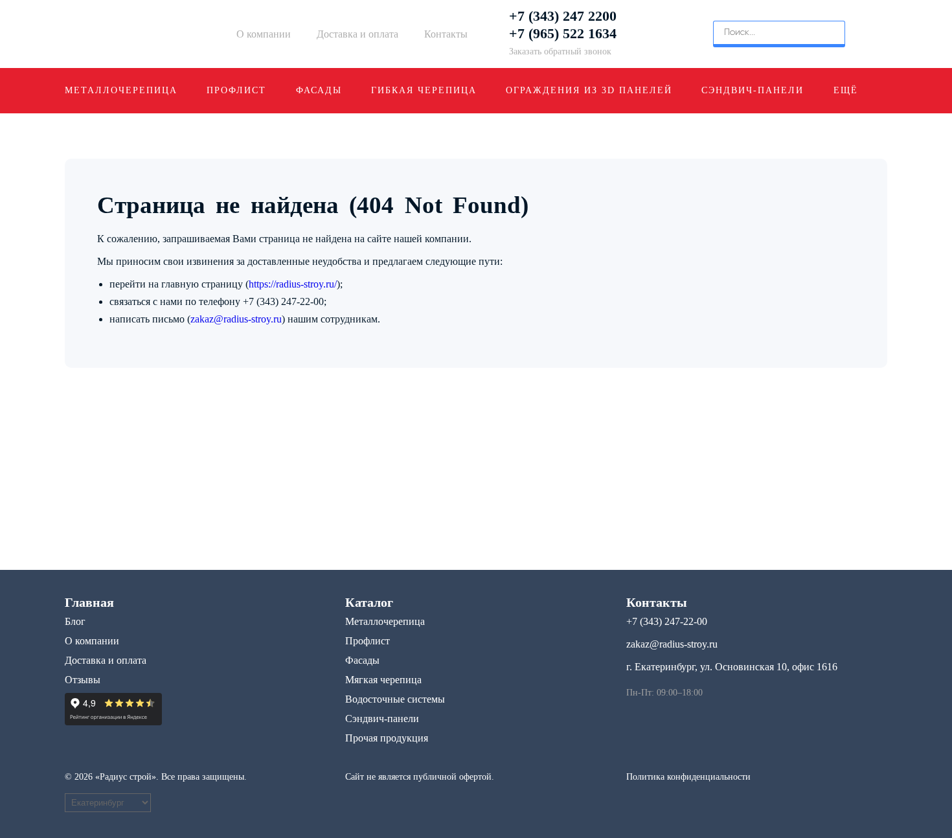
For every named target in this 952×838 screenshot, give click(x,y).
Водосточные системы (395, 699)
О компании (263, 34)
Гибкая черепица (424, 90)
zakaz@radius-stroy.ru (236, 318)
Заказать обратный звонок (560, 51)
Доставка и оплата (357, 34)
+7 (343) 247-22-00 (666, 621)
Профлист (236, 90)
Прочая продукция (386, 737)
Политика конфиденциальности (688, 777)
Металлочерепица (121, 90)
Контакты (446, 34)
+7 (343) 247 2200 (563, 16)
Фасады (319, 90)
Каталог (369, 602)
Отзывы (82, 679)
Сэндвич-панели (752, 90)
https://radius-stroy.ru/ (293, 283)
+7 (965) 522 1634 (563, 33)
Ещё (845, 90)
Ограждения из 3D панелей (589, 90)
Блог (75, 621)
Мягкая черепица (383, 679)
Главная (89, 602)
